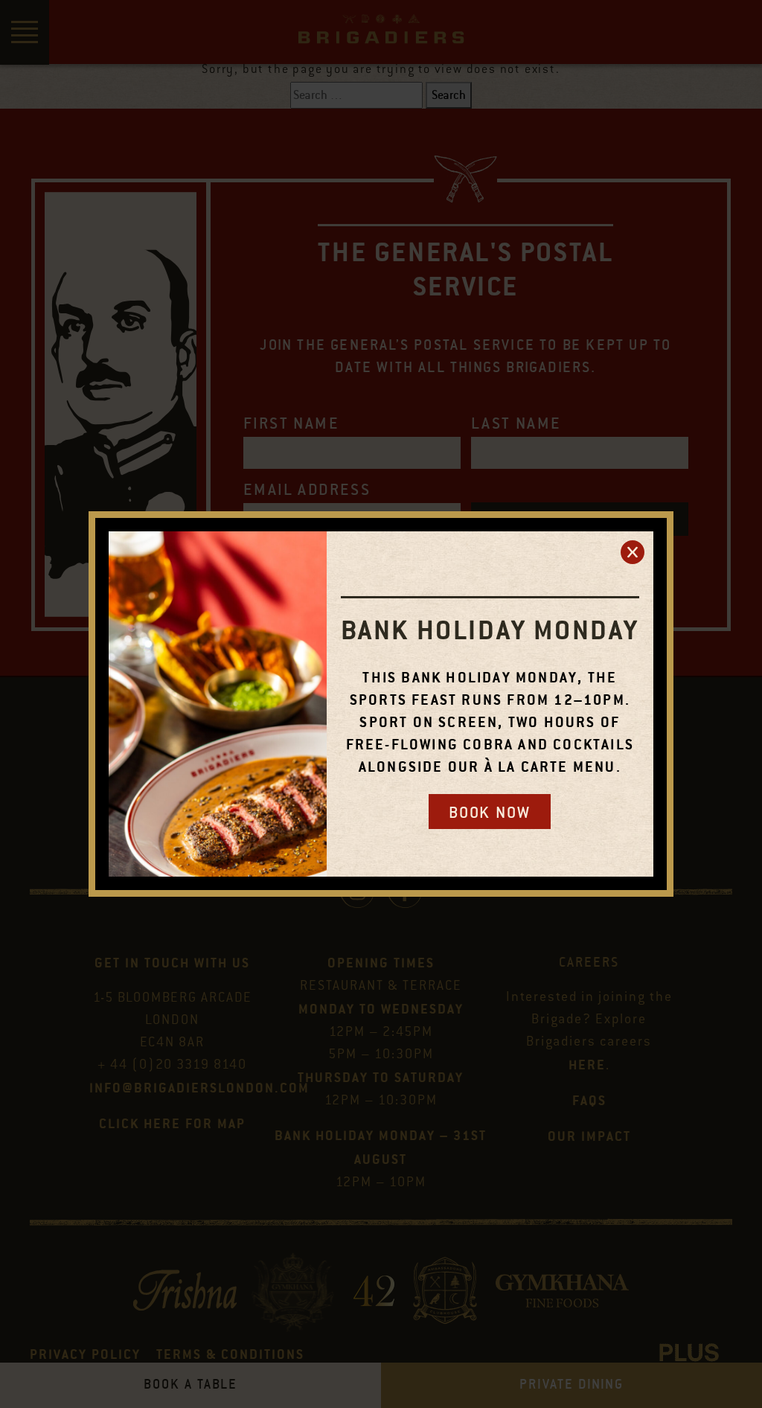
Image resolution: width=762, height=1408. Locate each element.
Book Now (490, 812)
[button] (632, 552)
